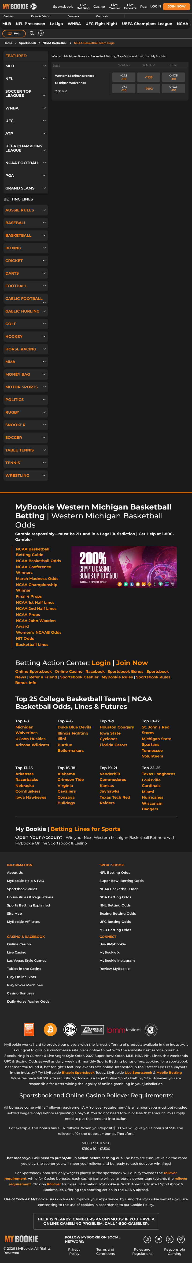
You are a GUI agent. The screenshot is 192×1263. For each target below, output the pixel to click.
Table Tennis (19, 450)
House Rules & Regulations (30, 897)
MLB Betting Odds (115, 930)
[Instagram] (147, 1239)
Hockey (13, 336)
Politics (14, 399)
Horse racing (20, 349)
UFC (9, 121)
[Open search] (32, 33)
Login (155, 6)
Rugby (12, 412)
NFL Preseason (30, 24)
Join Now (177, 6)
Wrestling (17, 475)
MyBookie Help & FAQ (25, 881)
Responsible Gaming (174, 1251)
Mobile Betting (169, 1072)
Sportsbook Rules (153, 677)
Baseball (15, 223)
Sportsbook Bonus (126, 671)
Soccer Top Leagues (18, 93)
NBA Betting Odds (115, 897)
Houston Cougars (117, 727)
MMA (10, 362)
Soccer (13, 437)
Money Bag (17, 374)
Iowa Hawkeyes (30, 797)
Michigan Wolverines (70, 82)
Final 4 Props (29, 596)
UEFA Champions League (147, 24)
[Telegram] (158, 1239)
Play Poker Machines (25, 985)
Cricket (14, 260)
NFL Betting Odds (115, 872)
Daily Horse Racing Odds (28, 1001)
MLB (6, 24)
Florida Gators (113, 745)
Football (16, 286)
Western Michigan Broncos (74, 75)
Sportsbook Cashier (79, 677)
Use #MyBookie (113, 944)
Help (16, 33)
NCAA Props (28, 614)
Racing (146, 6)
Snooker (15, 425)
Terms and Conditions (105, 1251)
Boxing (13, 248)
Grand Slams (19, 188)
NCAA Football (22, 163)
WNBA (74, 24)
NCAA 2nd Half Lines (36, 608)
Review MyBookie (115, 969)
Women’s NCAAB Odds (39, 632)
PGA (9, 175)
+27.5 (123, 77)
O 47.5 (173, 77)
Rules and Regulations (142, 1251)
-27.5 (124, 88)
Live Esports (130, 6)
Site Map (14, 913)
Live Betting (83, 6)
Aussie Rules (19, 210)
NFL (9, 78)
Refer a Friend (43, 677)
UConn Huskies (30, 739)
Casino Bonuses (20, 993)
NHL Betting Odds (115, 905)
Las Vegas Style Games (26, 960)
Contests (102, 16)
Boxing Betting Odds (118, 913)
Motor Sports (21, 387)
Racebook (95, 671)
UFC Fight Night (101, 24)
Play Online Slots (21, 977)
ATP (9, 133)
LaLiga (56, 24)
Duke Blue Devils (74, 727)
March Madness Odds (37, 578)
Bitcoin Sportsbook (78, 1072)
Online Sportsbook (33, 671)
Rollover (54, 1184)
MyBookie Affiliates (23, 922)
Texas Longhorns (158, 774)
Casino (99, 6)
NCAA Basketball (55, 43)
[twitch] (181, 1239)
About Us (15, 872)
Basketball (18, 235)
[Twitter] (170, 1239)
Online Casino (68, 671)
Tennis (12, 463)
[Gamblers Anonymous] (92, 1027)
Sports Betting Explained (28, 905)
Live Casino (114, 6)
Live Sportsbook (138, 1072)
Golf (10, 324)
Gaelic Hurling (22, 311)
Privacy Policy (74, 1251)
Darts (12, 273)
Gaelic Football (24, 298)
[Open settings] (40, 33)
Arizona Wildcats (32, 745)
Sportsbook (63, 6)
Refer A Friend (40, 16)
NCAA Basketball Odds (38, 561)
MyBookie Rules (117, 677)
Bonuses (73, 16)
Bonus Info (25, 683)
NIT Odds (25, 638)
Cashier (9, 16)
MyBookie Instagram (117, 960)
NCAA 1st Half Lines (35, 602)
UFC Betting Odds (115, 922)
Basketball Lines (32, 644)
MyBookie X (110, 952)
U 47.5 (173, 88)
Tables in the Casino (24, 969)
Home (8, 43)
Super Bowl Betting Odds (122, 881)
